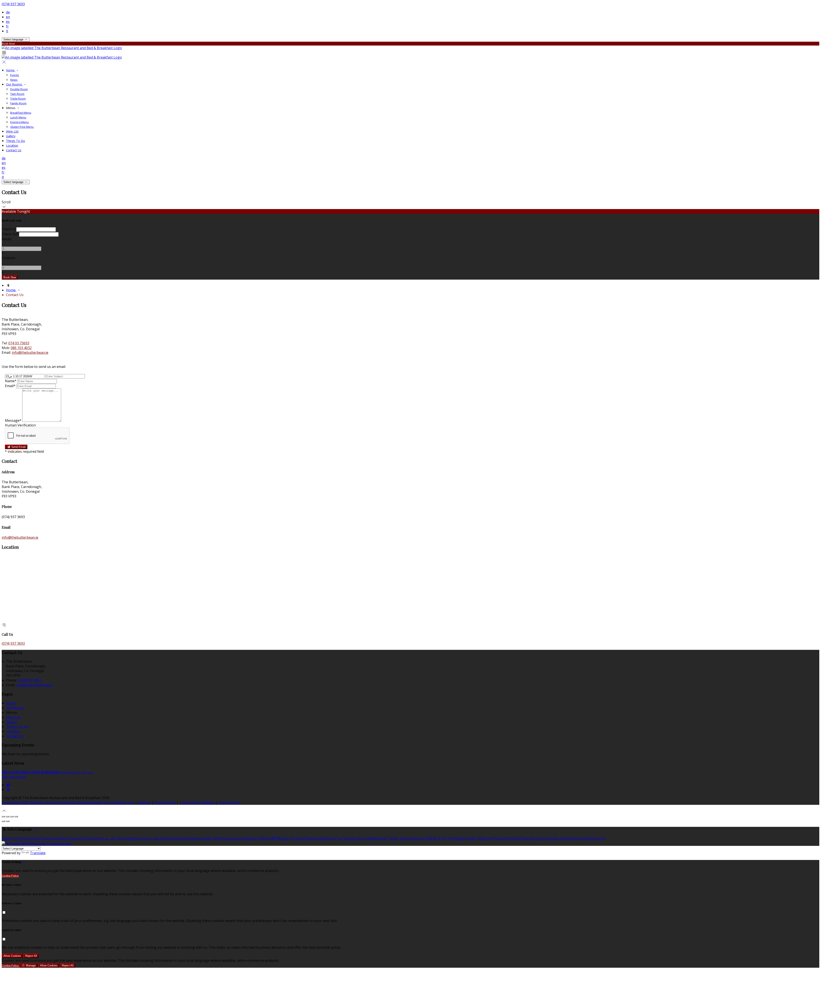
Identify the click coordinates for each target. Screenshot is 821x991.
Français (48, 838)
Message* (13, 420)
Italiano (62, 838)
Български (231, 838)
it (7, 31)
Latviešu (159, 838)
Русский (499, 838)
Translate (38, 853)
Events (14, 75)
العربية (109, 838)
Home (10, 70)
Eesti (100, 838)
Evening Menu (19, 122)
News (14, 80)
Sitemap (144, 802)
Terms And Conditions (197, 802)
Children (8, 258)
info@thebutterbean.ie (30, 352)
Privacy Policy (229, 802)
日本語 (431, 838)
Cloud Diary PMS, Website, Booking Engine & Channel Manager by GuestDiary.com (68, 802)
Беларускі (249, 838)
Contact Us (13, 150)
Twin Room (17, 94)
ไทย (403, 838)
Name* (10, 381)
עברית (338, 838)
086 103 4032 (21, 347)
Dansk (74, 838)
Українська (415, 838)
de (8, 12)
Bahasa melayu (201, 838)
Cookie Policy (165, 802)
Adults (7, 239)
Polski (471, 838)
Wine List (12, 131)
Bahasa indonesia (318, 838)
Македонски (177, 838)
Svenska (528, 838)
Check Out (10, 234)
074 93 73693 (18, 343)
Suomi (120, 838)
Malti (218, 838)
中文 (601, 838)
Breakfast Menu (20, 113)
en (8, 17)
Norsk (362, 838)
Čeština (264, 838)
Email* (10, 385)
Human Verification (20, 425)
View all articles (14, 776)
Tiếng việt (485, 838)
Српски (542, 838)
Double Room (19, 89)
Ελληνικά (87, 838)
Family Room (18, 103)
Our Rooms (14, 84)
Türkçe (393, 838)
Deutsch (8, 838)
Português (456, 838)
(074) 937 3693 (13, 4)
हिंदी (273, 838)
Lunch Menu (18, 117)
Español (34, 838)
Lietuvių (145, 838)
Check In (8, 229)
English (22, 838)
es (8, 21)
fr (7, 26)
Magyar (283, 838)
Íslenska (349, 838)
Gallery (10, 136)
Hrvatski (297, 838)
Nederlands (377, 838)
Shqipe (553, 838)
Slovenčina (588, 838)
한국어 (442, 838)
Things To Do (15, 141)
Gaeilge (132, 838)
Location (12, 145)
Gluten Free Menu (22, 127)
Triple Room (18, 98)
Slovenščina (569, 838)
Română (514, 838)
